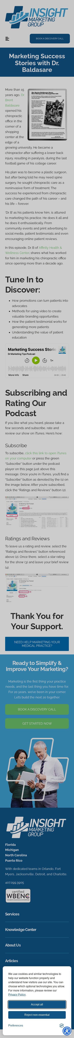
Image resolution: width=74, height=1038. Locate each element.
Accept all (37, 1004)
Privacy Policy (17, 994)
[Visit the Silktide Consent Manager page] (61, 1025)
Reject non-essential (37, 1014)
